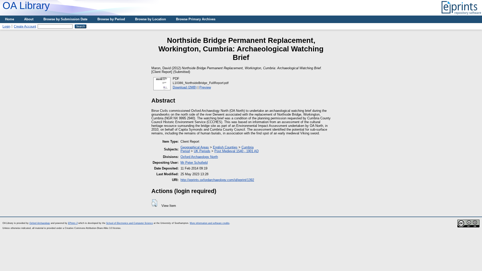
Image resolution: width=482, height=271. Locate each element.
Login (6, 26)
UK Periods (202, 151)
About (28, 19)
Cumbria (248, 147)
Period (185, 151)
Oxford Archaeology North (199, 157)
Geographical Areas (194, 147)
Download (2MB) (185, 87)
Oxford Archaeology (39, 223)
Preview (205, 87)
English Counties (225, 147)
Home (9, 19)
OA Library (26, 5)
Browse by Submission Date (65, 19)
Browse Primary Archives (195, 19)
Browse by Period (111, 19)
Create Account (25, 26)
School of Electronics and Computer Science (129, 223)
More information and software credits (209, 223)
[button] (154, 203)
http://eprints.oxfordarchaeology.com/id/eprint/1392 (217, 180)
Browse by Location (150, 19)
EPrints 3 (73, 223)
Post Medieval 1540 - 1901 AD (236, 151)
